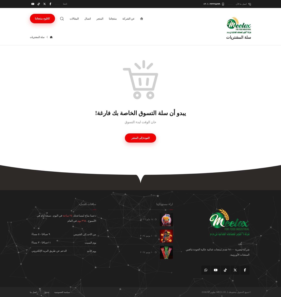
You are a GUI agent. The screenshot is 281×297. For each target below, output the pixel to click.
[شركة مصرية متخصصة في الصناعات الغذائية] (239, 25)
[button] (50, 4)
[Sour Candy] (166, 252)
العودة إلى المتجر (140, 138)
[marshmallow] (166, 219)
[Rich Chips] (166, 236)
